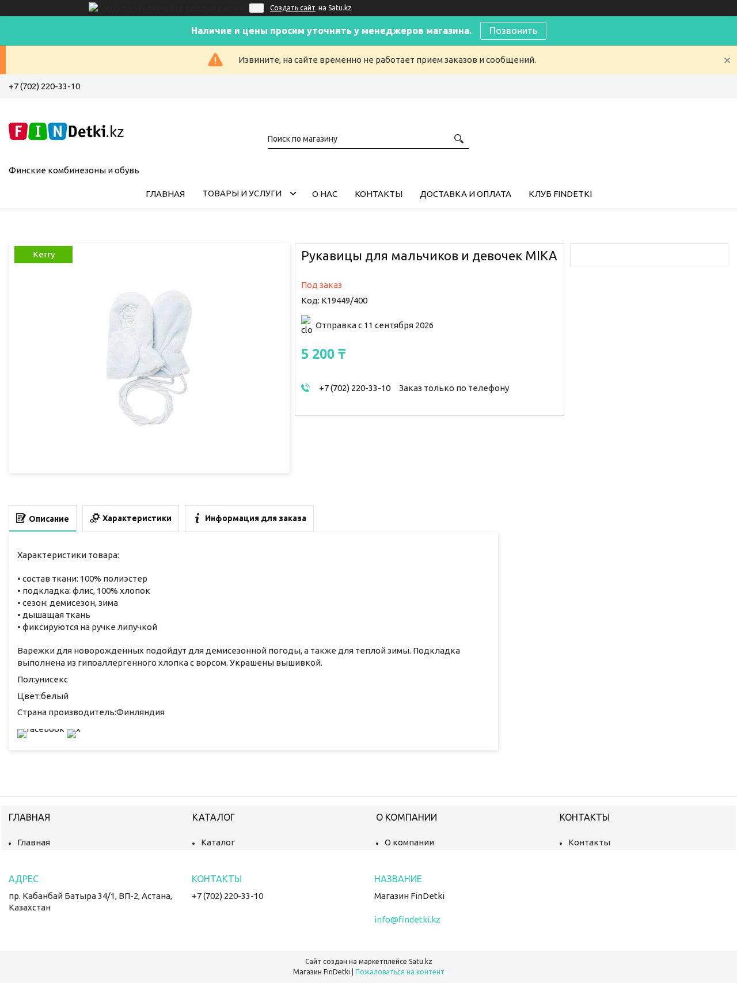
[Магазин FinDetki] (66, 129)
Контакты (378, 194)
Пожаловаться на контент (400, 972)
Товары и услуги (242, 193)
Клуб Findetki (560, 194)
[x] (74, 729)
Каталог (218, 842)
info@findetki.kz (407, 919)
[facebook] (40, 729)
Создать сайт (293, 8)
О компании (409, 842)
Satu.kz (420, 961)
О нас (324, 194)
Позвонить (513, 30)
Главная (165, 194)
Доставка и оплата (465, 194)
